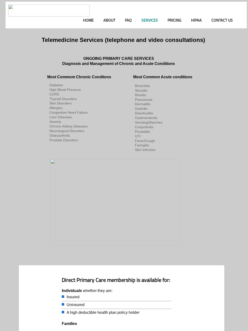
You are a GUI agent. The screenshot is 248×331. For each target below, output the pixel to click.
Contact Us (222, 20)
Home (88, 20)
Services (149, 20)
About (109, 20)
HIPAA (196, 20)
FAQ (128, 20)
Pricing (174, 20)
